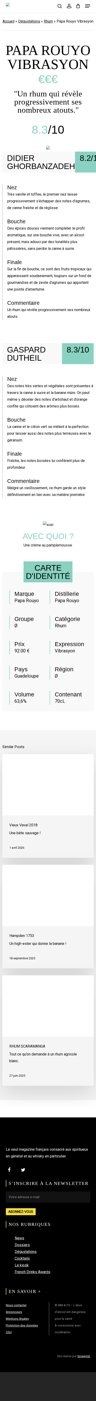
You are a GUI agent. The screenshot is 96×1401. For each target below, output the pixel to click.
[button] (87, 6)
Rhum (48, 21)
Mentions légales (17, 1318)
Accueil (8, 21)
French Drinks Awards (32, 1272)
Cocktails (22, 1258)
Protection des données (22, 1325)
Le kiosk (22, 1265)
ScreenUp (83, 1356)
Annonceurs (14, 1312)
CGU (9, 1332)
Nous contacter (16, 1305)
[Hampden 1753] (48, 916)
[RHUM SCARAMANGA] (48, 1030)
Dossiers (22, 1245)
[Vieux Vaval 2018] (48, 806)
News (19, 1238)
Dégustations (29, 21)
